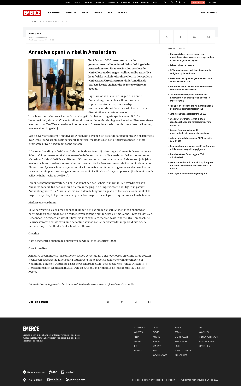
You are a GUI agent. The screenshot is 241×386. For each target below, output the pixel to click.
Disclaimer (172, 380)
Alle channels (208, 13)
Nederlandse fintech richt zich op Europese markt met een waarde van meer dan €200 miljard (191, 166)
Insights (88, 2)
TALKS (155, 328)
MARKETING (138, 332)
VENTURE (137, 342)
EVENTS (156, 332)
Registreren (198, 2)
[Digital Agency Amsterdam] (34, 372)
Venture (97, 13)
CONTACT (203, 328)
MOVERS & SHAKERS (183, 351)
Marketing (71, 13)
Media (85, 13)
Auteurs (100, 2)
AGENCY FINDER (181, 342)
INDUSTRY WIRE (181, 355)
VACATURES (204, 332)
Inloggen (212, 2)
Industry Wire (33, 21)
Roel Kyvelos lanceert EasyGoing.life (188, 174)
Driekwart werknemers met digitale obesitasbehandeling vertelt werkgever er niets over (191, 122)
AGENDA (178, 328)
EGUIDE (177, 346)
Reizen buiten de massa (182, 65)
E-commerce (54, 13)
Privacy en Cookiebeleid (154, 380)
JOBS (155, 351)
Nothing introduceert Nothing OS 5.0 (188, 114)
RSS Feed (136, 380)
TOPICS (178, 332)
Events (77, 2)
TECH (136, 346)
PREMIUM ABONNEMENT (208, 337)
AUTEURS (156, 342)
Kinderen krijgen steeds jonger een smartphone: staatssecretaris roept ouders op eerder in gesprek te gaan (192, 57)
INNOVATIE (138, 351)
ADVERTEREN (204, 346)
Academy (125, 2)
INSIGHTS (156, 337)
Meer (154, 2)
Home (25, 21)
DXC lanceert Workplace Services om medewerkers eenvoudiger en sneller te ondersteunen (190, 98)
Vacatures (112, 2)
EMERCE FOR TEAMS (207, 342)
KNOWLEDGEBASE (160, 355)
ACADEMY (157, 346)
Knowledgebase (141, 2)
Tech (109, 13)
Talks (67, 2)
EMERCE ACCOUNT (182, 337)
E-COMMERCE (139, 328)
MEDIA (136, 337)
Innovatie (122, 13)
